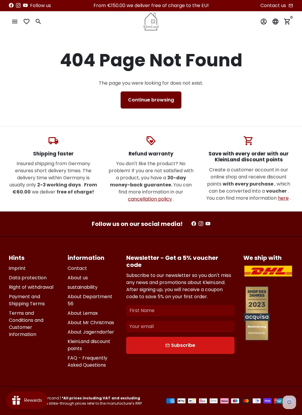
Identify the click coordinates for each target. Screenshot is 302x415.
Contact (77, 268)
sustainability (83, 287)
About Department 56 (90, 300)
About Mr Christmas (91, 322)
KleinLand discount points (89, 345)
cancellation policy (150, 199)
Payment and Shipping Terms (27, 300)
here (283, 198)
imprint (17, 268)
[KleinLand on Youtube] (25, 5)
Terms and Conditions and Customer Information (26, 324)
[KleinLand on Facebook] (11, 5)
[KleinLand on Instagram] (18, 5)
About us (78, 277)
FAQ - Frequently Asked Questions (87, 361)
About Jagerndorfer (91, 332)
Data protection (28, 277)
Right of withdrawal (31, 287)
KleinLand (50, 398)
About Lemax (83, 313)
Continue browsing (151, 99)
